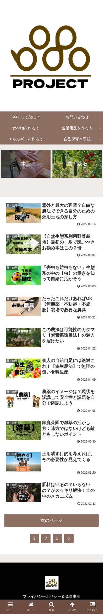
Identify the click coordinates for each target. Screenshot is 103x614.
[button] (92, 501)
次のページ (52, 520)
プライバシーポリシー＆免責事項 (51, 596)
